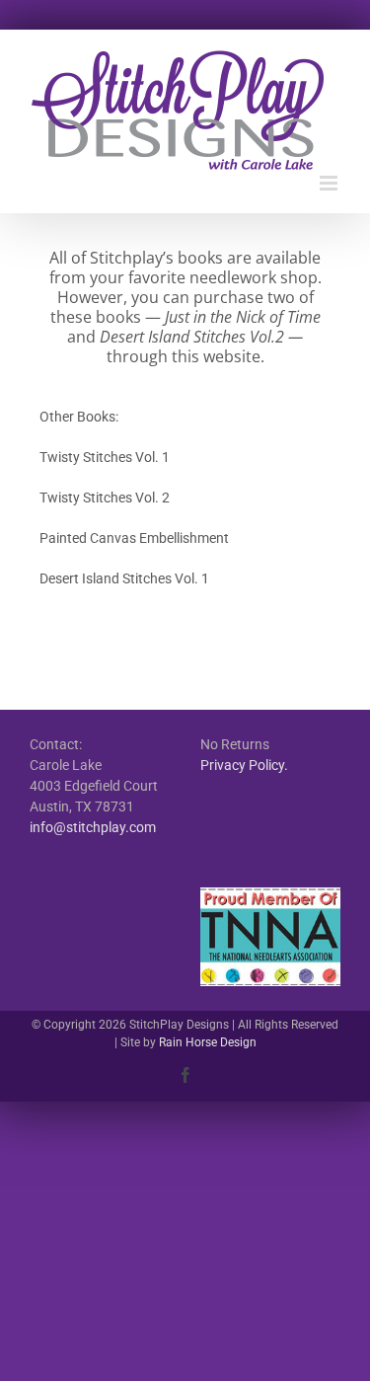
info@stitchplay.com (93, 827)
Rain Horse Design (208, 1042)
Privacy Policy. (244, 765)
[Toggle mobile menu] (330, 183)
